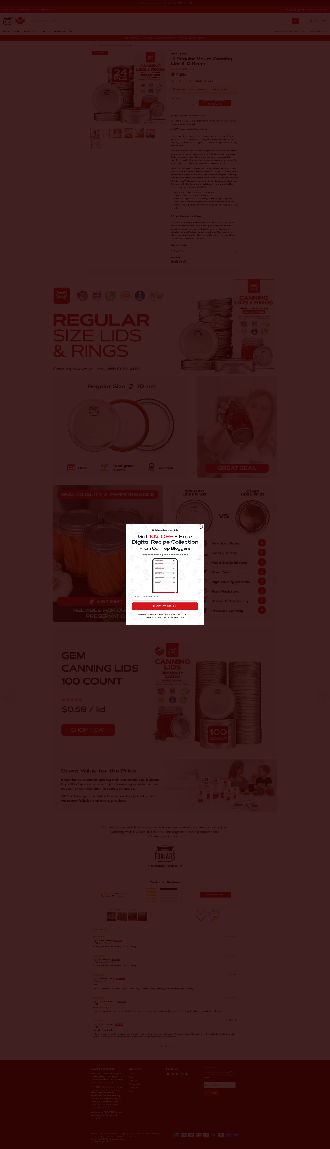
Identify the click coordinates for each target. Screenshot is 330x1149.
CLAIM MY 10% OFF (165, 606)
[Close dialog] (201, 527)
